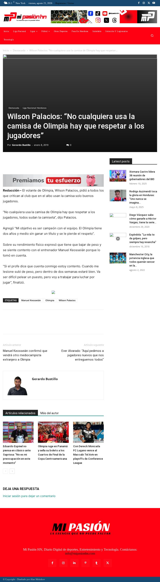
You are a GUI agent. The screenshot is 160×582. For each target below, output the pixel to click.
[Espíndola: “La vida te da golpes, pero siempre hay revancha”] (118, 238)
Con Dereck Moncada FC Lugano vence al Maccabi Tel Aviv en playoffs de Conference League (88, 454)
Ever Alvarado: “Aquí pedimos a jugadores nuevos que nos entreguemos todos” (82, 355)
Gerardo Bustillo (21, 144)
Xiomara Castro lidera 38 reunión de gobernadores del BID (142, 175)
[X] (148, 3)
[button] (152, 36)
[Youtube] (153, 3)
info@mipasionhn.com (80, 553)
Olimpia (49, 300)
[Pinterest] (26, 162)
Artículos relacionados (20, 413)
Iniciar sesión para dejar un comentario (29, 496)
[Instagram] (143, 3)
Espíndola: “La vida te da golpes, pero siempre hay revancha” (142, 238)
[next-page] (12, 471)
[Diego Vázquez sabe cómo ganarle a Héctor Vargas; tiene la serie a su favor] (118, 219)
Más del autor (49, 413)
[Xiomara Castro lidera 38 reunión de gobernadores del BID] (118, 176)
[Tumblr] (96, 563)
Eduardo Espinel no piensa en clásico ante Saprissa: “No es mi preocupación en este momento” (17, 454)
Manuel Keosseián (31, 300)
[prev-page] (5, 471)
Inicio (6, 50)
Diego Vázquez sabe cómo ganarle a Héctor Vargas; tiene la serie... (142, 219)
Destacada (19, 50)
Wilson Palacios (67, 300)
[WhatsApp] (36, 162)
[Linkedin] (74, 563)
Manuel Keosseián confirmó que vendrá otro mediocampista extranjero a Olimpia (25, 355)
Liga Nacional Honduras (34, 107)
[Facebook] (138, 3)
